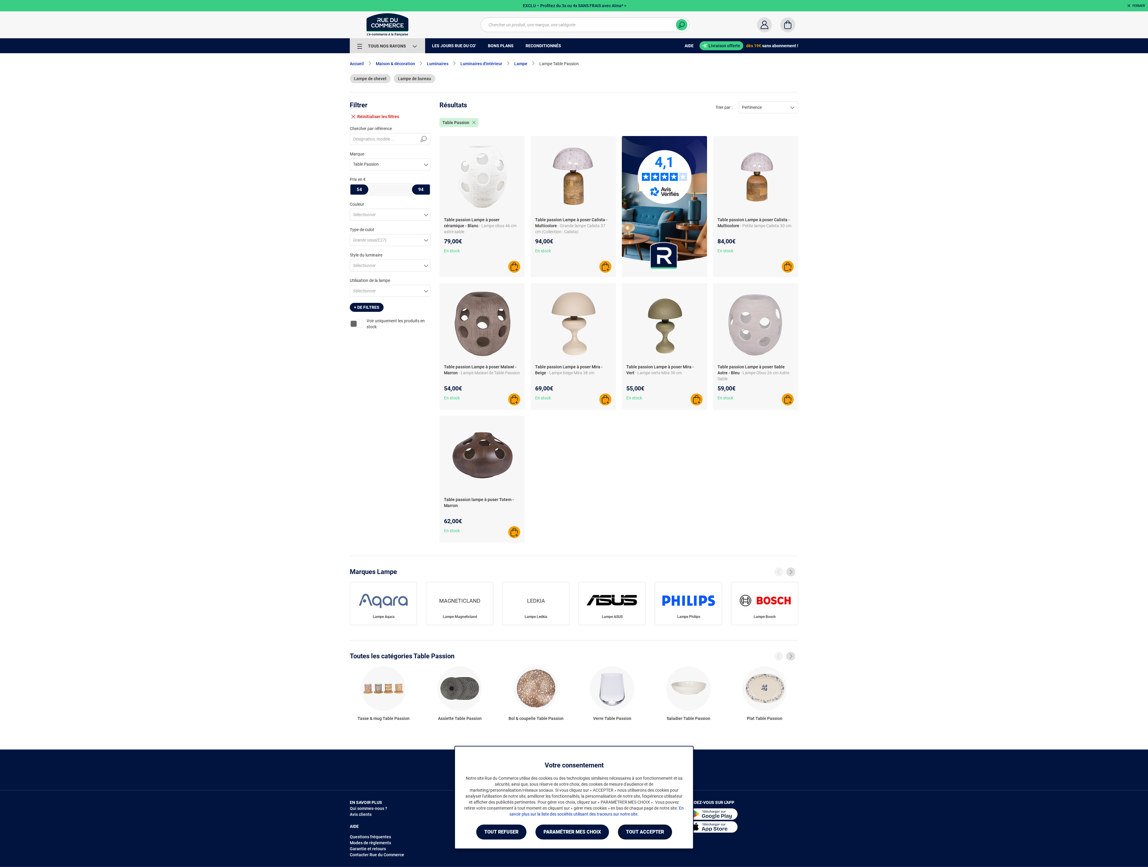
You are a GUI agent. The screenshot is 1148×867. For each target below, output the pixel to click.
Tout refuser (501, 832)
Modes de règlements (370, 842)
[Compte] (764, 24)
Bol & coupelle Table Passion (536, 718)
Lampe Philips (688, 617)
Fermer (1138, 6)
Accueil (357, 63)
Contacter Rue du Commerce (377, 854)
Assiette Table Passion (460, 718)
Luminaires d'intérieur (481, 63)
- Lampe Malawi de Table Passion (489, 372)
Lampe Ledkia (536, 617)
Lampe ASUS (612, 617)
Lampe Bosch (765, 617)
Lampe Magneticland (460, 617)
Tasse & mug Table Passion (384, 718)
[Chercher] (681, 24)
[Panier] (787, 24)
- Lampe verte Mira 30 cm (658, 372)
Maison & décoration (395, 63)
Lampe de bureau (414, 78)
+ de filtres (366, 307)
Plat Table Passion (764, 718)
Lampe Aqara (384, 617)
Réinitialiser (378, 116)
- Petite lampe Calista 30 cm (765, 225)
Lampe (520, 63)
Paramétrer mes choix (572, 832)
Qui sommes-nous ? (368, 808)
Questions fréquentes (370, 836)
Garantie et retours (368, 848)
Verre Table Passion (612, 718)
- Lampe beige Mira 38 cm (570, 372)
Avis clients (361, 814)
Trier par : (723, 107)
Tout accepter (645, 832)
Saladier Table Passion (688, 718)
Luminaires (437, 63)
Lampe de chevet (370, 78)
